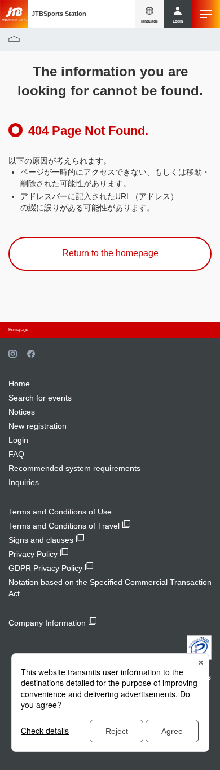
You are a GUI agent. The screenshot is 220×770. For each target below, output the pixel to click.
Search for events (40, 397)
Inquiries (23, 482)
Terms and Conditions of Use (60, 511)
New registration (37, 425)
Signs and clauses (40, 539)
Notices (21, 411)
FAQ (16, 454)
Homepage (18, 330)
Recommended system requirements (74, 468)
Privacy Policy (33, 553)
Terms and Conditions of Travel (64, 525)
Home (19, 383)
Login (18, 440)
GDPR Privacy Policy (45, 568)
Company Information (47, 622)
